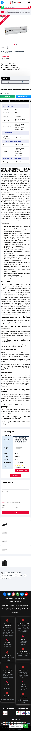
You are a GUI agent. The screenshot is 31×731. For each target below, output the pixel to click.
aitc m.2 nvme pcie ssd (8, 575)
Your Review (5, 491)
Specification (5, 101)
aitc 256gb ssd (5, 578)
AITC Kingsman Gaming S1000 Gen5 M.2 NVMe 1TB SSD (18, 524)
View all (15, 475)
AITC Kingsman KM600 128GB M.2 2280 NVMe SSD (19, 532)
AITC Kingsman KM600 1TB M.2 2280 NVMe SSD (18, 540)
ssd (25, 575)
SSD (15, 11)
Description (14, 101)
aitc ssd (19, 575)
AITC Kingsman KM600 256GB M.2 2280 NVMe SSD (18, 549)
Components (8, 11)
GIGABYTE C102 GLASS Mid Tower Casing (19, 562)
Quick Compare (23, 101)
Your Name (4, 486)
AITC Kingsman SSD (23, 11)
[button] (2, 30)
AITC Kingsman (7, 174)
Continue (16, 512)
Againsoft (19, 729)
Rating (3, 505)
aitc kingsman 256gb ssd (13, 573)
